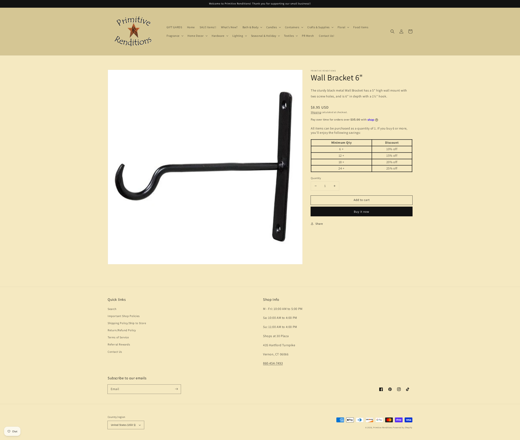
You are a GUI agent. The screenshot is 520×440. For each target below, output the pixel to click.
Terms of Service (118, 337)
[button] (392, 31)
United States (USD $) (123, 425)
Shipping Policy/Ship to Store (127, 323)
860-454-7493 (273, 363)
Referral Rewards (119, 344)
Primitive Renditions (382, 427)
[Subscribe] (176, 389)
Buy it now (361, 212)
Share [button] (319, 223)
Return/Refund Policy (122, 330)
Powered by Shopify (402, 427)
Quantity (316, 178)
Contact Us (115, 352)
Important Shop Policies (124, 316)
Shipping (316, 111)
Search (112, 309)
